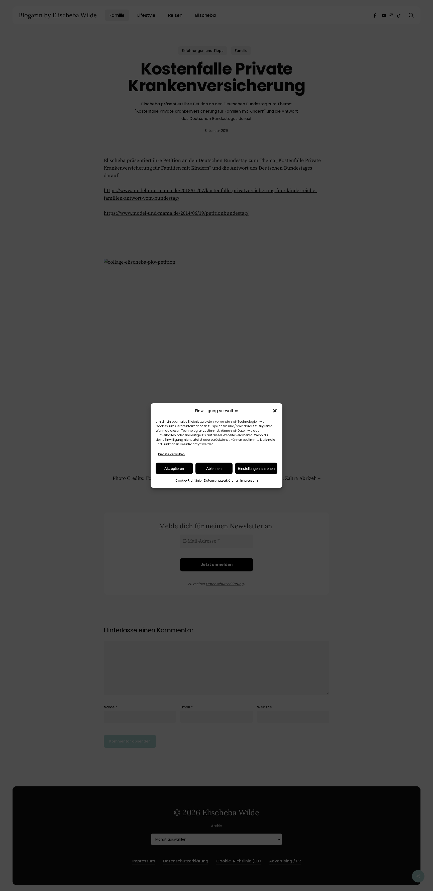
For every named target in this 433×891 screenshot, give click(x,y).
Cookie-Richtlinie (188, 480)
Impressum (249, 480)
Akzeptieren (174, 468)
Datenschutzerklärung (221, 480)
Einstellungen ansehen (256, 468)
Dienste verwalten (171, 454)
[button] (274, 410)
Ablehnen (214, 468)
